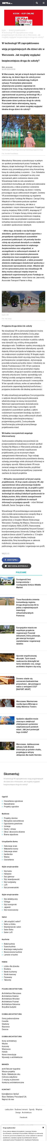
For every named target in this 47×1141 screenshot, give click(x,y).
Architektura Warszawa (11, 993)
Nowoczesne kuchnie (13, 952)
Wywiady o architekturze (12, 1057)
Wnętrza (39, 1109)
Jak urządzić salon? (12, 921)
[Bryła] (7, 3)
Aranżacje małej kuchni (13, 949)
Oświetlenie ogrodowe (13, 801)
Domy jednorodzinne (10, 1018)
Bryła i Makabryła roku (11, 1074)
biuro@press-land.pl (10, 1094)
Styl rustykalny (10, 882)
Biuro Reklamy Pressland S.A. (14, 1097)
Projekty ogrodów (11, 806)
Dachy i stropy (10, 829)
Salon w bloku (10, 924)
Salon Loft (8, 932)
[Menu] (43, 3)
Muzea (5, 1043)
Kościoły (5, 1046)
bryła (4, 30)
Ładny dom (9, 1109)
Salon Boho (8, 929)
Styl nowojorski (10, 904)
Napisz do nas (8, 1099)
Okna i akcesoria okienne (14, 832)
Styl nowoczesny (11, 910)
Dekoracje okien (10, 851)
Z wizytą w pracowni (10, 1080)
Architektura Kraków (10, 996)
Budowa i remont (21, 1109)
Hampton (7, 874)
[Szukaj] (37, 3)
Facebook (23, 1117)
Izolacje (7, 826)
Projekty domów (11, 818)
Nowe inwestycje (9, 1054)
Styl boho (8, 871)
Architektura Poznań (10, 1001)
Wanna (6, 857)
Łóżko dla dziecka (11, 966)
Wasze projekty (8, 1071)
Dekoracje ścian (10, 846)
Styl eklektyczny (11, 899)
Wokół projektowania (17, 30)
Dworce (5, 1029)
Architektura (26, 1112)
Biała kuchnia (9, 944)
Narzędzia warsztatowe (14, 821)
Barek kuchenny (10, 972)
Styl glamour (9, 876)
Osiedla (5, 1021)
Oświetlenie (9, 860)
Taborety (7, 980)
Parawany (8, 977)
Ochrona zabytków (9, 1077)
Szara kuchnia (9, 946)
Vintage (7, 902)
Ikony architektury (9, 1041)
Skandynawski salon (12, 927)
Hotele (4, 1052)
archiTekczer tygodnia (11, 1069)
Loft (5, 885)
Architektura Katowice (11, 1004)
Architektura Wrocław (11, 999)
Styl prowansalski (11, 887)
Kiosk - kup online (23, 13)
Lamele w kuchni (11, 955)
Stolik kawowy (10, 974)
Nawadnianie (9, 804)
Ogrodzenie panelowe (13, 823)
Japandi (7, 907)
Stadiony (5, 1024)
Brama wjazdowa (11, 834)
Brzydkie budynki (9, 1007)
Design (18, 1112)
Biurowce (6, 1027)
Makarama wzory (11, 849)
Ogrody (31, 1109)
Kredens (7, 969)
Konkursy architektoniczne (13, 1082)
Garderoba (8, 854)
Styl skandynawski (12, 879)
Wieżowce (6, 1049)
